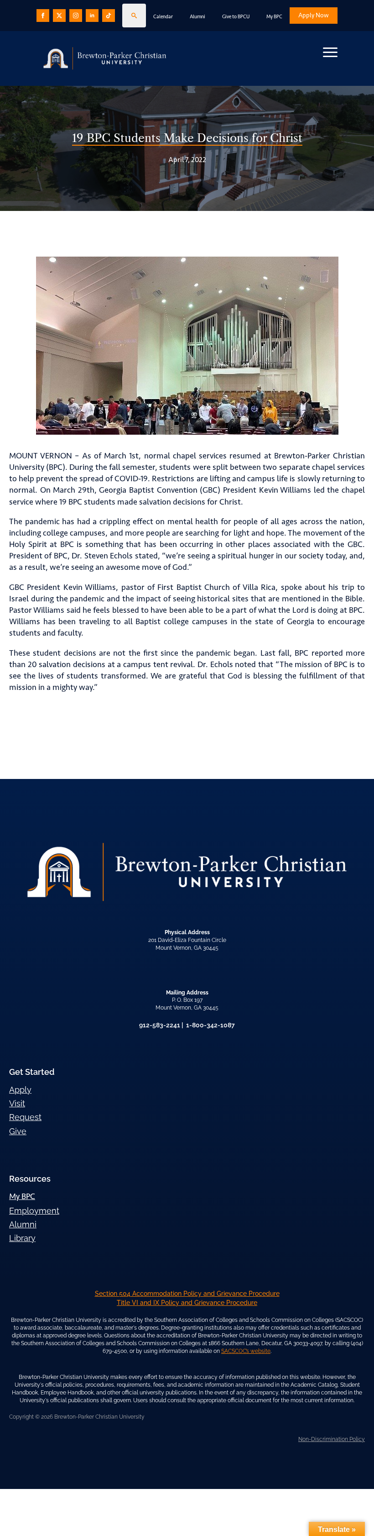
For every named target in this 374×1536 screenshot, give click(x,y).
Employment (34, 1210)
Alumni (197, 17)
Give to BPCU (235, 17)
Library (22, 1238)
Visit (17, 1103)
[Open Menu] (330, 52)
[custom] (59, 15)
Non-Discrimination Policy (331, 1439)
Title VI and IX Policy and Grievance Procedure (187, 1302)
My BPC (274, 17)
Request (25, 1117)
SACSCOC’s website (245, 1351)
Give (17, 1131)
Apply (20, 1089)
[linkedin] (92, 15)
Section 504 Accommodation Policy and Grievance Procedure (187, 1293)
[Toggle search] (134, 15)
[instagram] (75, 15)
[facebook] (42, 15)
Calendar (163, 17)
